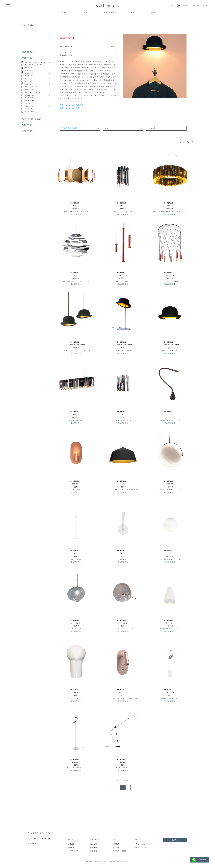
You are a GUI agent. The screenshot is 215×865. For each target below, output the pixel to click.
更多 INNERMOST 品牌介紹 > (72, 105)
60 (191, 142)
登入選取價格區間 (69, 128)
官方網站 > (112, 46)
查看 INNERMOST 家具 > (71, 108)
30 (188, 142)
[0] (178, 6)
